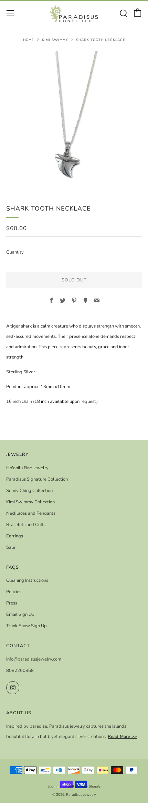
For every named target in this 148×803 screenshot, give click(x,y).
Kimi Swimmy (55, 40)
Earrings (14, 536)
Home (28, 40)
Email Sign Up (20, 614)
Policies (13, 592)
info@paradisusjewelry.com (33, 659)
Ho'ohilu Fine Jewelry (27, 468)
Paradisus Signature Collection (37, 479)
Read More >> (122, 737)
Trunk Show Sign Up (26, 626)
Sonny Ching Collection (29, 491)
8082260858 (20, 670)
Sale (10, 547)
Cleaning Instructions (27, 580)
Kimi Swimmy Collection (30, 502)
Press (11, 603)
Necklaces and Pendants (30, 513)
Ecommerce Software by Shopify (74, 786)
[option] (74, 119)
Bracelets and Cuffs (25, 525)
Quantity (15, 252)
